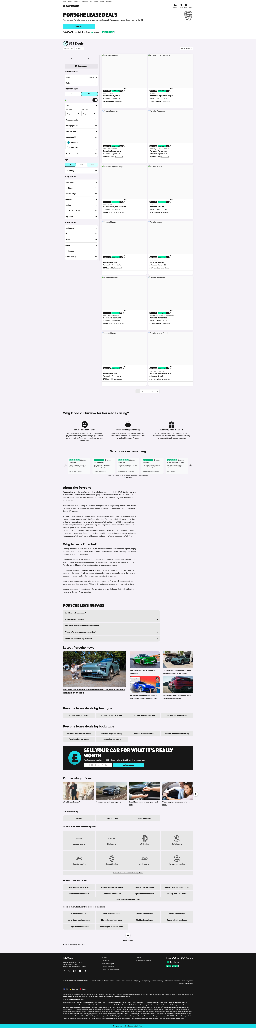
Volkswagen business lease (111, 927)
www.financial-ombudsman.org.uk (177, 1013)
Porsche (66, 492)
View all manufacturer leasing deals (128, 873)
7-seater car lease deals (79, 887)
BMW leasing (177, 844)
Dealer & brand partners (143, 960)
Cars (73, 59)
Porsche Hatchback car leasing (177, 733)
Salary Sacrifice (111, 818)
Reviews (109, 1)
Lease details (118, 101)
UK (67, 989)
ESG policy (136, 981)
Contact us (105, 960)
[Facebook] (64, 972)
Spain (84, 989)
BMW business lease (111, 914)
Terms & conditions (97, 981)
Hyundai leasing (79, 864)
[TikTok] (85, 972)
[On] (95, 100)
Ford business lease (144, 914)
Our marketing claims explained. (75, 999)
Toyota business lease (79, 927)
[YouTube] (80, 972)
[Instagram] (74, 972)
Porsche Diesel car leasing (79, 715)
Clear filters (68, 49)
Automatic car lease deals (112, 887)
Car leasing (73, 944)
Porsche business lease (177, 920)
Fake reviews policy (157, 981)
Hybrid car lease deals (144, 894)
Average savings (68, 1002)
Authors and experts (108, 963)
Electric (85, 1)
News (102, 1)
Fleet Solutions (144, 818)
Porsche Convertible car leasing (79, 733)
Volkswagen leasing (177, 864)
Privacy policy (145, 981)
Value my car (128, 765)
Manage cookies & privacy (112, 981)
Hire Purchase (88, 570)
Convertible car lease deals (176, 887)
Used (70, 1)
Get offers (79, 26)
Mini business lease (144, 920)
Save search (83, 66)
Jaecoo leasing (79, 844)
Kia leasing (111, 844)
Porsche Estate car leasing (144, 733)
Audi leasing (144, 864)
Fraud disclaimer (127, 981)
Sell (91, 1)
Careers (138, 957)
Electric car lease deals (79, 894)
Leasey (79, 818)
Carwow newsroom (108, 966)
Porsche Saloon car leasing (79, 739)
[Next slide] (196, 794)
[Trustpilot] (103, 32)
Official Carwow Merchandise (111, 969)
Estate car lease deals (111, 894)
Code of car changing (186, 983)
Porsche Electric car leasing (111, 715)
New (64, 1)
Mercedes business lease (111, 920)
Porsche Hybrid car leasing (144, 715)
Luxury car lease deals (176, 894)
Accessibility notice (187, 981)
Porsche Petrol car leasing (177, 715)
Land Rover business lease (79, 920)
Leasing (77, 1)
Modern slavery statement (172, 981)
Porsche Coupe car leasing (111, 733)
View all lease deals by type (128, 899)
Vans (96, 1)
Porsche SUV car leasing (111, 739)
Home (65, 944)
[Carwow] (71, 6)
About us (104, 957)
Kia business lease (177, 914)
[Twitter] (69, 972)
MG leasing (144, 844)
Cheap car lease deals (144, 887)
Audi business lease (79, 914)
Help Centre (68, 958)
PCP (98, 570)
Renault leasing (112, 864)
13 (152, 391)
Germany (75, 989)
